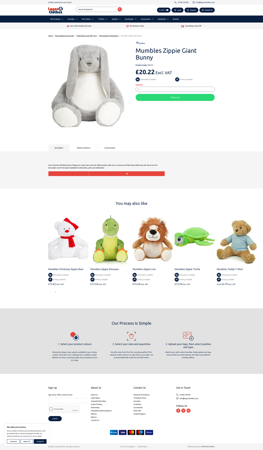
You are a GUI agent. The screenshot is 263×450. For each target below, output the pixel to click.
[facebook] (178, 411)
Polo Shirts (86, 19)
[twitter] (183, 411)
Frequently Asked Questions (101, 411)
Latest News (95, 398)
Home (50, 36)
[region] (26, 435)
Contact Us (95, 420)
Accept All (40, 441)
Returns (94, 417)
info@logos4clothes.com (189, 398)
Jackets (115, 19)
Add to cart (175, 97)
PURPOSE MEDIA (208, 447)
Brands (176, 19)
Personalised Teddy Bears (108, 36)
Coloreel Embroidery (98, 401)
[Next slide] (55, 292)
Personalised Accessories (64, 36)
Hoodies (71, 19)
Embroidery (95, 407)
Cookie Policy (142, 447)
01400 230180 (185, 395)
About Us (94, 395)
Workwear (129, 19)
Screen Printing (96, 404)
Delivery (94, 414)
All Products (55, 19)
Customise (13, 441)
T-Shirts (101, 19)
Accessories (145, 19)
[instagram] (188, 411)
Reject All (27, 441)
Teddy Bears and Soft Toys (86, 36)
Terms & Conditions (127, 447)
